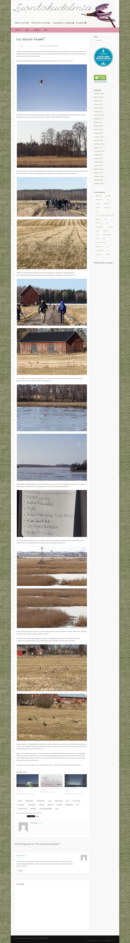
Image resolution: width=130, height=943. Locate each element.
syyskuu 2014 (98, 158)
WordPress (112, 940)
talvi (109, 250)
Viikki (57, 808)
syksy (97, 211)
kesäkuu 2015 (98, 129)
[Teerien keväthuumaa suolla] (51, 780)
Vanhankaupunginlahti (46, 808)
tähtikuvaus (99, 223)
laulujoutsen (21, 804)
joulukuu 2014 (98, 147)
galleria (36, 30)
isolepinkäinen (29, 800)
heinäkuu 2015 (98, 126)
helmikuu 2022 (98, 97)
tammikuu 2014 (98, 183)
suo (112, 219)
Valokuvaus (56, 46)
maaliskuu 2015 (99, 137)
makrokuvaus (99, 246)
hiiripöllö (98, 203)
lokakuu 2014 (98, 155)
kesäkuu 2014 (98, 165)
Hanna (18, 855)
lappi (108, 199)
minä (45, 30)
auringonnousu (100, 250)
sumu (97, 234)
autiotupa (108, 195)
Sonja (21, 46)
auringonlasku (99, 226)
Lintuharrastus (43, 46)
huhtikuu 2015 (98, 133)
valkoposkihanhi (22, 808)
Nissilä (97, 230)
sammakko (110, 226)
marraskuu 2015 (99, 115)
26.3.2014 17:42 (20, 857)
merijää (97, 207)
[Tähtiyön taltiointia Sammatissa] (76, 780)
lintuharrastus (32, 804)
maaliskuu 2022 (99, 93)
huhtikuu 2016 (98, 104)
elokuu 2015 (97, 122)
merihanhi (50, 804)
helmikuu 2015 (98, 140)
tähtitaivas (106, 230)
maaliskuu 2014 (99, 176)
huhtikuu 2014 (98, 173)
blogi (27, 30)
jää (107, 246)
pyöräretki (59, 804)
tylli (75, 275)
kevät (50, 800)
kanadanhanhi (41, 800)
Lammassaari (76, 800)
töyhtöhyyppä (69, 804)
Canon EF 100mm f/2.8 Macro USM (105, 215)
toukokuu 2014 (98, 169)
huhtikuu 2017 (98, 101)
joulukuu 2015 (98, 111)
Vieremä (98, 219)
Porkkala (106, 203)
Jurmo (97, 238)
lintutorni (41, 804)
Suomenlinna (107, 207)
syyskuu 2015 (98, 119)
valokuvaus (33, 808)
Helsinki (20, 800)
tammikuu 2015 (98, 144)
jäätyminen (98, 195)
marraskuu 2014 (99, 151)
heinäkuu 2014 (98, 162)
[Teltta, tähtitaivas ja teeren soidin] (27, 780)
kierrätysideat (99, 199)
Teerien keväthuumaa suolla (50, 788)
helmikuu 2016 (98, 108)
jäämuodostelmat (100, 242)
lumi (107, 223)
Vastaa (20, 870)
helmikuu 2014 (98, 180)
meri (104, 238)
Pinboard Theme (100, 940)
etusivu (18, 30)
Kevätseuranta (59, 800)
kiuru (67, 800)
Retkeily (50, 46)
